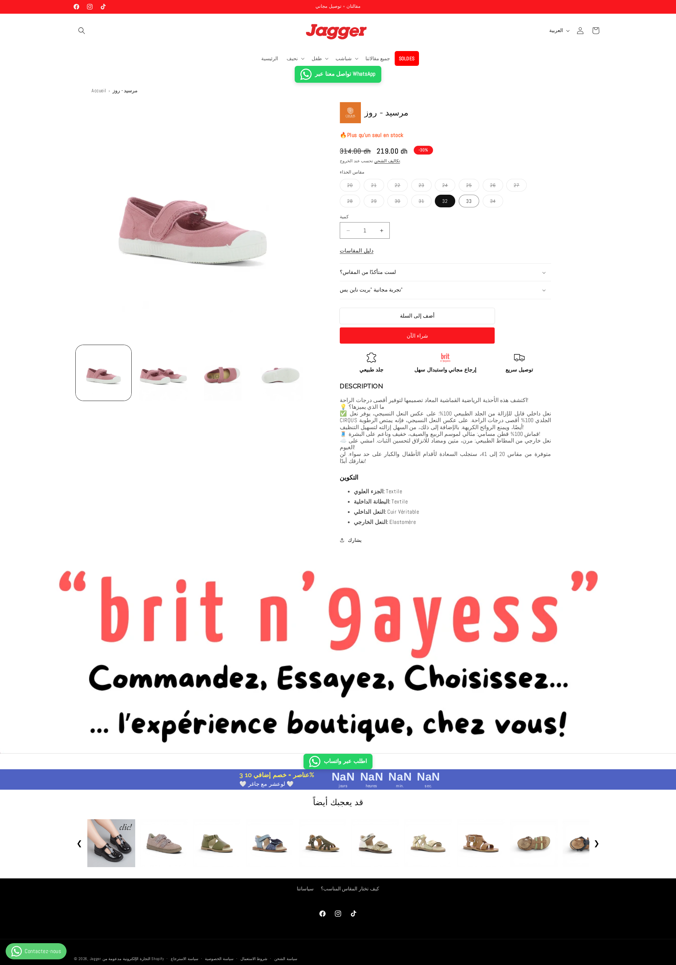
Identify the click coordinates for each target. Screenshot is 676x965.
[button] (81, 30)
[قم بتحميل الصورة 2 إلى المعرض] (162, 373)
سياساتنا (305, 888)
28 (353, 202)
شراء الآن (417, 335)
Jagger (96, 958)
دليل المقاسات (357, 250)
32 (445, 201)
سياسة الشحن (285, 958)
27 (520, 187)
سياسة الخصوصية (219, 958)
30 (401, 202)
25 (472, 187)
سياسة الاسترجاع (184, 958)
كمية (344, 217)
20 (353, 187)
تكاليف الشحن (387, 161)
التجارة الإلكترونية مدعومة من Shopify (133, 958)
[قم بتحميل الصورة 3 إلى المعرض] (222, 373)
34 (496, 202)
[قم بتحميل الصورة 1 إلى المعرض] (103, 373)
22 (401, 187)
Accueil (99, 90)
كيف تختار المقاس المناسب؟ (350, 888)
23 (425, 187)
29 (377, 202)
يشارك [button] (355, 540)
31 (425, 202)
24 (448, 187)
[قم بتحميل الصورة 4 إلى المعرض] (281, 373)
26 (496, 187)
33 (469, 201)
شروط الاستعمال (254, 958)
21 (377, 187)
